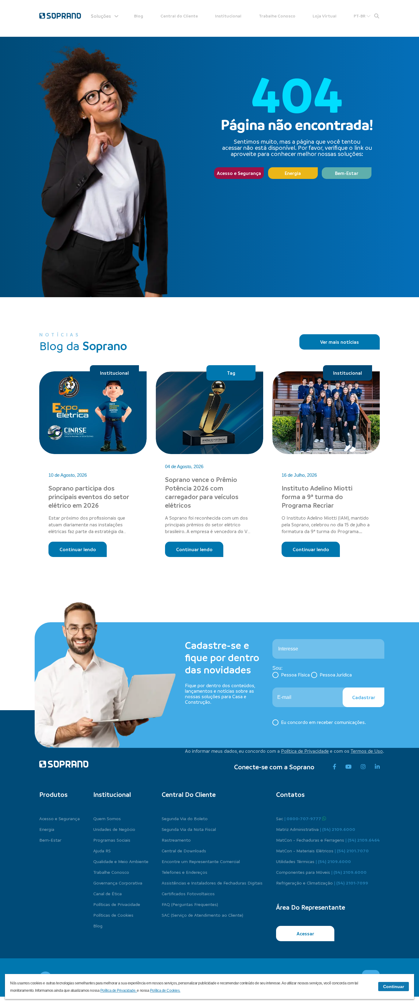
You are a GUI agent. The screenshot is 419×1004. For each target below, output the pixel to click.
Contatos (290, 794)
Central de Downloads (184, 850)
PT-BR (360, 15)
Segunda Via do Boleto (185, 818)
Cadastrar (363, 697)
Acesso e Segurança (239, 173)
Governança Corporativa (117, 882)
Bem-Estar (346, 173)
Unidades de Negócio (114, 829)
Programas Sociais (111, 840)
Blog (138, 15)
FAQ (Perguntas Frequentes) (190, 904)
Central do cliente (189, 794)
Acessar (305, 933)
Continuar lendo (78, 549)
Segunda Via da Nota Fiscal (189, 829)
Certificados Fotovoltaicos (188, 893)
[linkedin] (377, 767)
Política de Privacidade (305, 751)
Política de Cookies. (165, 990)
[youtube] (348, 767)
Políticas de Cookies (113, 915)
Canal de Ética (107, 893)
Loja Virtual (324, 15)
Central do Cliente (179, 15)
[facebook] (334, 767)
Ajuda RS (102, 850)
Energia (293, 173)
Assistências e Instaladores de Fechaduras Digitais (212, 882)
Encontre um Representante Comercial (201, 861)
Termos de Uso (367, 751)
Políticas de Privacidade (116, 904)
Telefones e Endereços (184, 872)
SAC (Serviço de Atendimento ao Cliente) (202, 915)
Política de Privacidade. (118, 990)
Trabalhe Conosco (277, 15)
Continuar (393, 986)
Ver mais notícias (339, 342)
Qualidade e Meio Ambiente (120, 861)
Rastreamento (176, 840)
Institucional (228, 15)
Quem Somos (107, 818)
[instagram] (363, 767)
